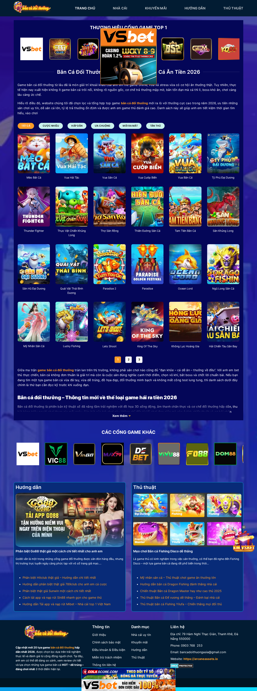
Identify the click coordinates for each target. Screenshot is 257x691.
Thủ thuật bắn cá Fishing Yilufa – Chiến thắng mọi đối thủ (181, 604)
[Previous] (26, 49)
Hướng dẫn (195, 8)
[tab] (26, 126)
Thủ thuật (233, 8)
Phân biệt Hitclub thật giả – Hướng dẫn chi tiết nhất (59, 577)
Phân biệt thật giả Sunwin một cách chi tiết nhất (57, 591)
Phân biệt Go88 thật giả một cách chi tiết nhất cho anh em (59, 551)
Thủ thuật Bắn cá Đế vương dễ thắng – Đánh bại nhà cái (180, 597)
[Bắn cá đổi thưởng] (41, 8)
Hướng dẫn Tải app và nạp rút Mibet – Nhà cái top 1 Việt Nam (67, 604)
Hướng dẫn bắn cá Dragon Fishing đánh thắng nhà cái (178, 584)
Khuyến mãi (156, 8)
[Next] (230, 49)
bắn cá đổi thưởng (62, 647)
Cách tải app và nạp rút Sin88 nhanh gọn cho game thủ (62, 597)
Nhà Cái (120, 8)
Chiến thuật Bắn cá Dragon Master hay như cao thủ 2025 (181, 591)
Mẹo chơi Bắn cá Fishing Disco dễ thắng (163, 551)
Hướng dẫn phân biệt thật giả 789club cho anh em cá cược (65, 584)
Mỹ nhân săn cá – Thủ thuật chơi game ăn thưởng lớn (178, 577)
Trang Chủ (85, 8)
